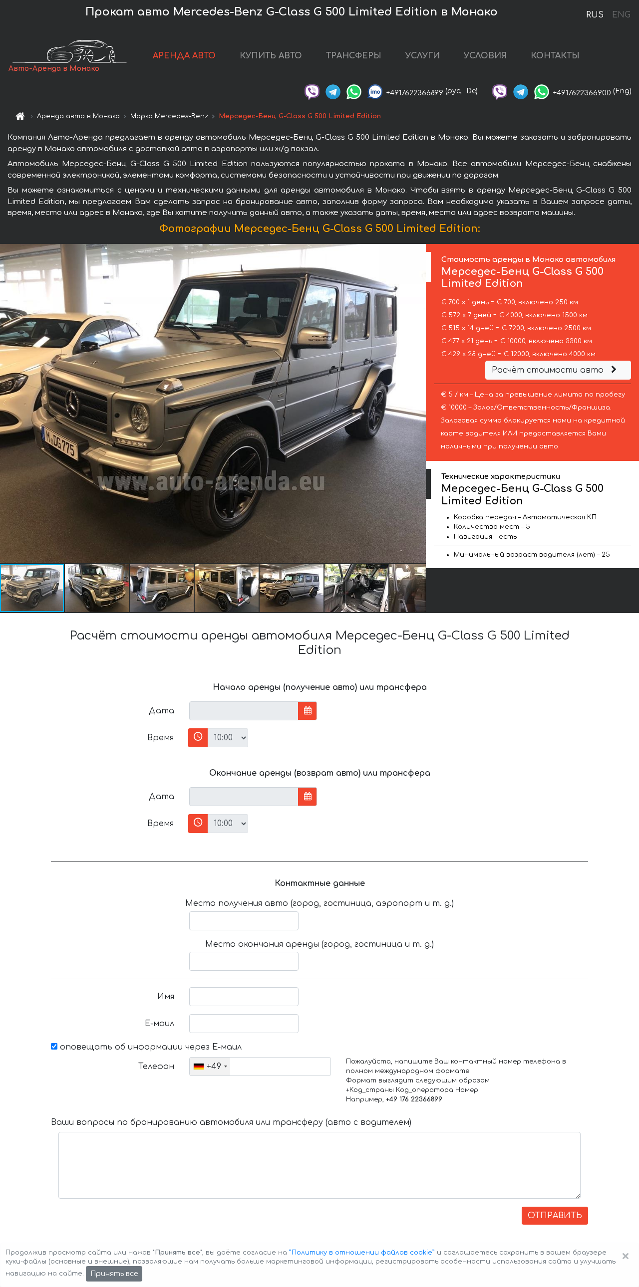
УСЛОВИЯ (485, 55)
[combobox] (210, 1066)
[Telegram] (332, 91)
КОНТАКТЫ (555, 55)
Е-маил (159, 1023)
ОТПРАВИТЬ (555, 1215)
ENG (621, 14)
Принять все (114, 1274)
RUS (595, 14)
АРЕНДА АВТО (184, 55)
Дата (161, 710)
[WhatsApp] (353, 91)
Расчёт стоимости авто (549, 370)
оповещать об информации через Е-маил (149, 1047)
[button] (97, 588)
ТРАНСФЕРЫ (353, 55)
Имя (165, 996)
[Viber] (312, 91)
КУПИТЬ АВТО (271, 55)
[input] (244, 710)
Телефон (156, 1066)
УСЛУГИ (422, 55)
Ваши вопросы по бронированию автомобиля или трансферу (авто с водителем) (231, 1122)
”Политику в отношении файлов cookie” (362, 1252)
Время (160, 737)
